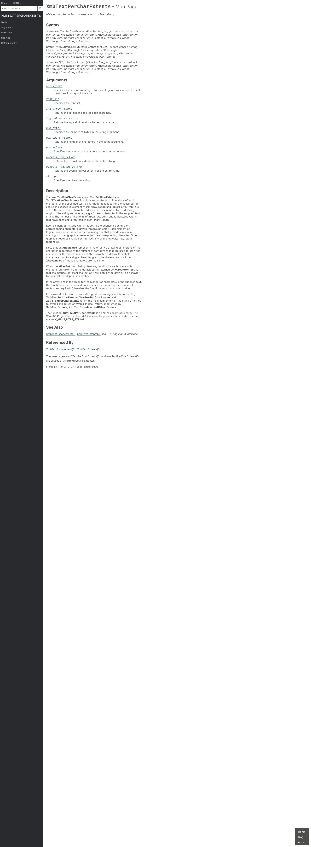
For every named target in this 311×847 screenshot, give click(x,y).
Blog (301, 837)
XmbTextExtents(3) (89, 334)
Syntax (5, 22)
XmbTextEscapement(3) (60, 334)
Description (7, 32)
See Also (5, 38)
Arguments (7, 27)
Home (301, 831)
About (301, 842)
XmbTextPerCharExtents (21, 15)
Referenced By (9, 43)
